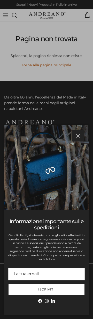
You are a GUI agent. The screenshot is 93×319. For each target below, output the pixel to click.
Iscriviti (46, 289)
